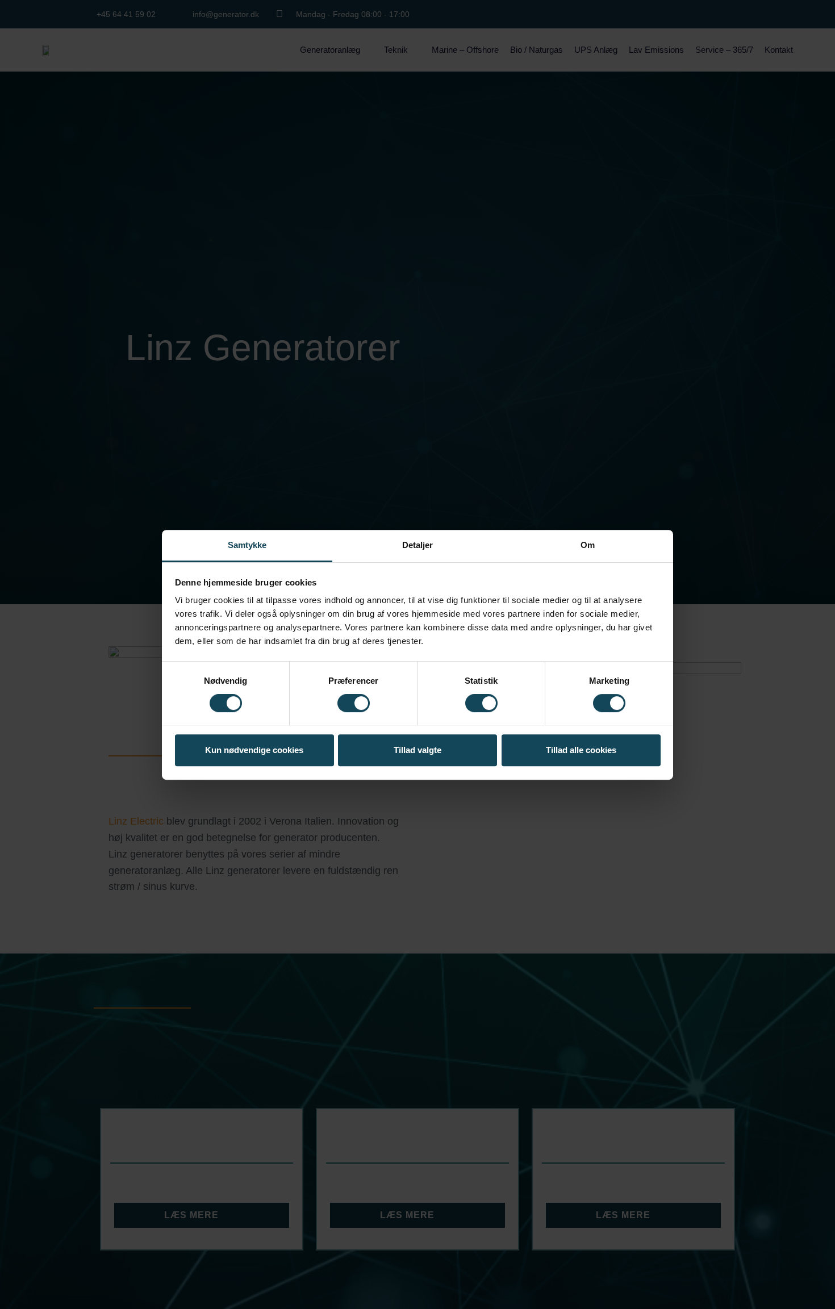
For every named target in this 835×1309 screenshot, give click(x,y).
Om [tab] (588, 545)
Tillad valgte (417, 749)
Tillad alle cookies (581, 749)
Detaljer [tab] (417, 545)
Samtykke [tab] (247, 545)
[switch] (353, 703)
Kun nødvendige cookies (254, 749)
